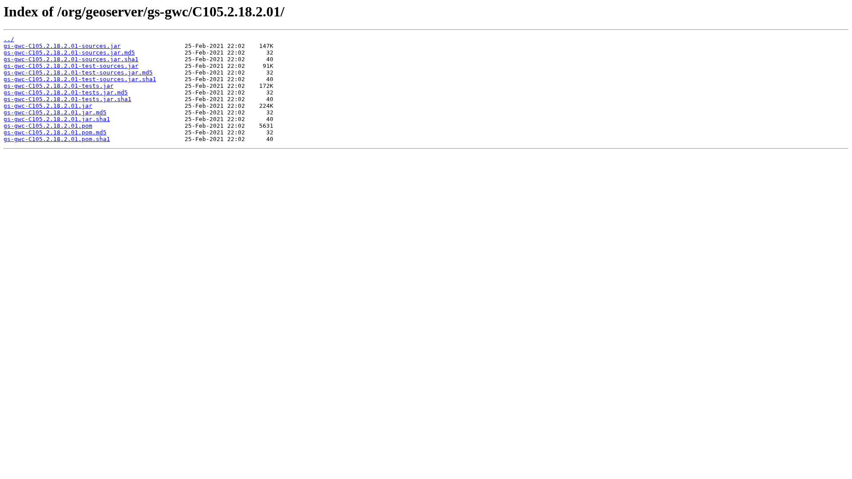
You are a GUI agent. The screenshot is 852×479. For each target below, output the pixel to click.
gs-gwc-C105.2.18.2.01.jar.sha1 (57, 119)
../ (9, 39)
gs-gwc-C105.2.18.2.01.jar (48, 105)
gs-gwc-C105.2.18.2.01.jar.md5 (55, 112)
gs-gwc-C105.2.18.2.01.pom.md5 (55, 132)
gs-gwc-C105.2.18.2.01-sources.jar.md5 (69, 52)
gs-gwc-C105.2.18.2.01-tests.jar (59, 85)
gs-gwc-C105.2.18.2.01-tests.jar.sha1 (67, 99)
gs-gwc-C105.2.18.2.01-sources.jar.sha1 (71, 59)
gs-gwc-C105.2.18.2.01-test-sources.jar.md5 (78, 72)
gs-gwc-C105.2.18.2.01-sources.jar (62, 46)
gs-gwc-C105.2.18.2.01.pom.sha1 (57, 139)
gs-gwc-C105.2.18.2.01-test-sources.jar (71, 66)
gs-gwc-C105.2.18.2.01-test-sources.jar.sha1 (80, 79)
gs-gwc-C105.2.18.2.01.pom (48, 125)
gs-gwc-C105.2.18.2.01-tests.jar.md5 (66, 92)
